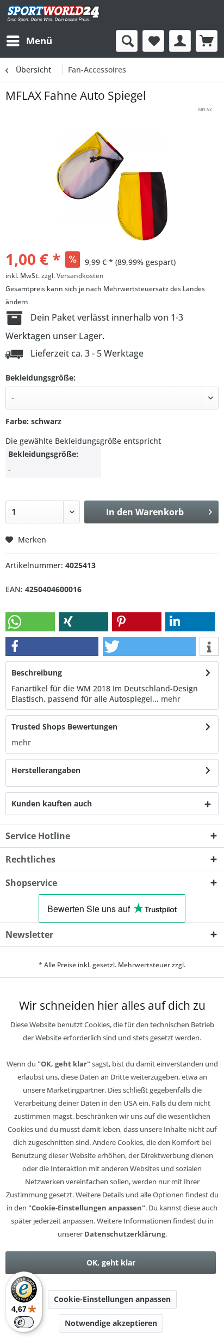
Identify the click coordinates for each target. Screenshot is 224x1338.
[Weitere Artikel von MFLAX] (205, 112)
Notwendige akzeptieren (111, 1323)
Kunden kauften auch (51, 803)
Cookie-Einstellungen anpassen (112, 1299)
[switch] (24, 1322)
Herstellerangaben (45, 770)
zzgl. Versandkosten (72, 275)
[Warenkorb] (206, 41)
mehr (170, 699)
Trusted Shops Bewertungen (64, 726)
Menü (39, 40)
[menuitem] (29, 41)
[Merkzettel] (153, 41)
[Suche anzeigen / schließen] (127, 41)
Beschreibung (36, 672)
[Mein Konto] (180, 41)
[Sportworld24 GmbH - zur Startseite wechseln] (53, 15)
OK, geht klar (110, 1262)
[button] (30, 621)
